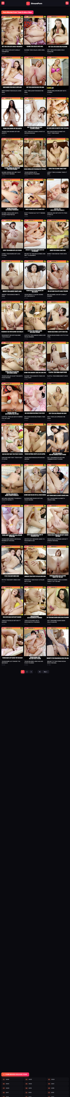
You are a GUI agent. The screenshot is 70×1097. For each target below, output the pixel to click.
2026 (7, 1079)
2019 (30, 1088)
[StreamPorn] (35, 3)
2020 (7, 1088)
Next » (45, 672)
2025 (30, 1079)
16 (39, 672)
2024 (53, 1079)
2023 (7, 1083)
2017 (7, 1092)
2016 (29, 1092)
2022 (30, 1083)
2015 (52, 1092)
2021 (52, 1083)
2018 (52, 1088)
